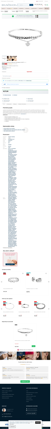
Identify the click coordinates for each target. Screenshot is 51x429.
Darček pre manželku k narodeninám (12, 191)
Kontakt (27, 401)
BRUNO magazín (29, 397)
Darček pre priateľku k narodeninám (12, 244)
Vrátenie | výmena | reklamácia (7, 390)
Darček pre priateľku (12, 245)
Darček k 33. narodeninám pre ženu (12, 186)
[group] (9, 309)
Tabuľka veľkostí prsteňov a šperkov (32, 392)
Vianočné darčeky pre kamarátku (12, 164)
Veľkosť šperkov (4, 1)
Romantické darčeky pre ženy (12, 193)
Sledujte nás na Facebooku (32, 408)
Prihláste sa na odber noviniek (31, 396)
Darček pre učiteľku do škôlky (12, 172)
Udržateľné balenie (7, 100)
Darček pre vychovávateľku (11, 161)
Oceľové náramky (11, 136)
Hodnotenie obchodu (25, 362)
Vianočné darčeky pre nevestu (12, 206)
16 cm (9, 141)
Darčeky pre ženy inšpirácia (12, 169)
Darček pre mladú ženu (12, 211)
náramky (9, 144)
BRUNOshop (23, 113)
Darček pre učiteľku (12, 158)
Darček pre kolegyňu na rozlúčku (12, 170)
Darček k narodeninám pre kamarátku (11, 225)
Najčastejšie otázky (29, 394)
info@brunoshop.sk (7, 416)
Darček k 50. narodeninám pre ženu (12, 204)
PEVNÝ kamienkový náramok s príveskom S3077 (22, 340)
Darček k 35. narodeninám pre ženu (12, 234)
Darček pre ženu (14, 196)
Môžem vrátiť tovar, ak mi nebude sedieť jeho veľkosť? (14, 129)
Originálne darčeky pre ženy (12, 230)
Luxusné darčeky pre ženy (12, 180)
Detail (34, 346)
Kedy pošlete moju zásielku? (9, 128)
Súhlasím (38, 422)
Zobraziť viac (25, 381)
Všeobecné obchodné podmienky (7, 396)
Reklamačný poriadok (5, 397)
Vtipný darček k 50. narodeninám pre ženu (12, 233)
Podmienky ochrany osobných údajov (8, 394)
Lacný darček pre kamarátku (11, 237)
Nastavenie (13, 426)
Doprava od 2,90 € (6, 98)
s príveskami (13, 148)
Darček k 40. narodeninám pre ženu (12, 150)
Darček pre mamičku (12, 173)
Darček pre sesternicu (11, 203)
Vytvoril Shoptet (46, 427)
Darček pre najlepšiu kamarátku (12, 198)
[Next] (49, 282)
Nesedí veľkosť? (30, 98)
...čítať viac (4, 68)
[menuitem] (3, 8)
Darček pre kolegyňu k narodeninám (11, 176)
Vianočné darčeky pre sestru (12, 227)
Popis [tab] (4, 104)
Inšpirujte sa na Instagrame (32, 410)
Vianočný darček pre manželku (12, 166)
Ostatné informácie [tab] (22, 104)
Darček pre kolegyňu (12, 221)
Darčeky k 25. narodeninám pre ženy (12, 184)
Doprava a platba (10, 1)
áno (9, 142)
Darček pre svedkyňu (12, 178)
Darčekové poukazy (29, 399)
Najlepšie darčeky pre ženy (11, 200)
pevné (9, 148)
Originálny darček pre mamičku (12, 211)
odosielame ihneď (30, 100)
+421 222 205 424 (7, 413)
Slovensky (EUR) (40, 1)
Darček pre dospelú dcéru (12, 238)
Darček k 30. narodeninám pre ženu (12, 213)
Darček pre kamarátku (12, 151)
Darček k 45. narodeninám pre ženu (12, 222)
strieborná (10, 140)
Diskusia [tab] (15, 104)
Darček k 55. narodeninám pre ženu (12, 218)
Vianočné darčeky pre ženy (12, 246)
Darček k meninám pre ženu (11, 157)
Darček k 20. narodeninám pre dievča (12, 155)
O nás (27, 390)
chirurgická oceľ (11, 139)
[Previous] (1, 282)
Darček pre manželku (12, 207)
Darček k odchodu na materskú (12, 239)
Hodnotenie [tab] (9, 104)
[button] (9, 315)
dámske (9, 146)
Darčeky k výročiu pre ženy (12, 208)
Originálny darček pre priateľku (12, 242)
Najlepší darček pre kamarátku (12, 220)
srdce (9, 147)
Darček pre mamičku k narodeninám (12, 216)
